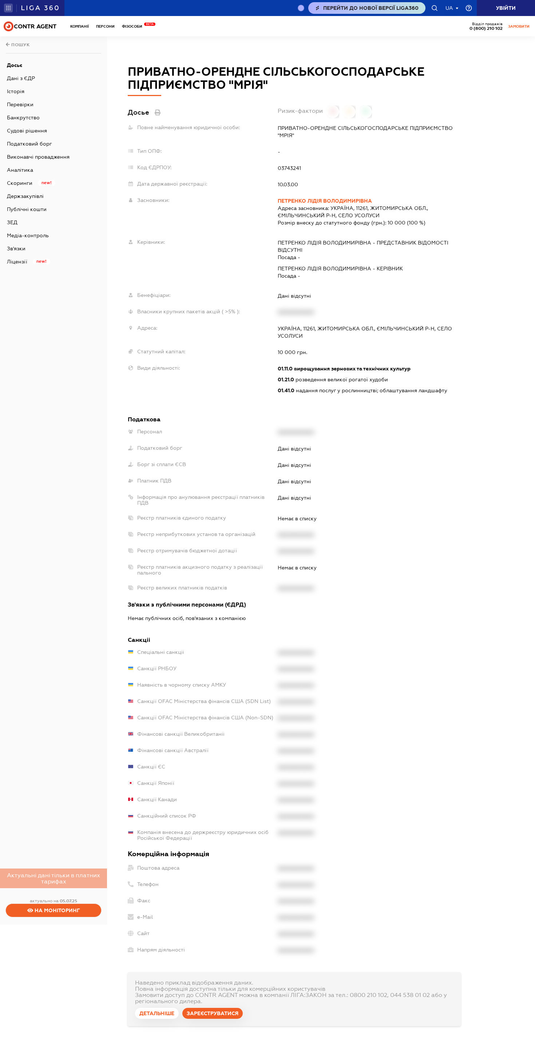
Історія (15, 91)
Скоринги (19, 183)
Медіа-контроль (28, 235)
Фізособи (134, 26)
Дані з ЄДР (21, 78)
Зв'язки (16, 248)
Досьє (14, 65)
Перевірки (20, 104)
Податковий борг (29, 144)
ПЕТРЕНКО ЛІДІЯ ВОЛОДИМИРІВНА (325, 201)
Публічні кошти (27, 209)
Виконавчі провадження (38, 157)
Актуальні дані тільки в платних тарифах (53, 878)
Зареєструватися (212, 1013)
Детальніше (156, 1013)
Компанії (79, 26)
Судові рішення (27, 131)
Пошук (20, 44)
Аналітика (20, 170)
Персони (105, 26)
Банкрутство (23, 117)
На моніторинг (56, 910)
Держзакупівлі (25, 196)
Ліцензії (17, 262)
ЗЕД (12, 222)
